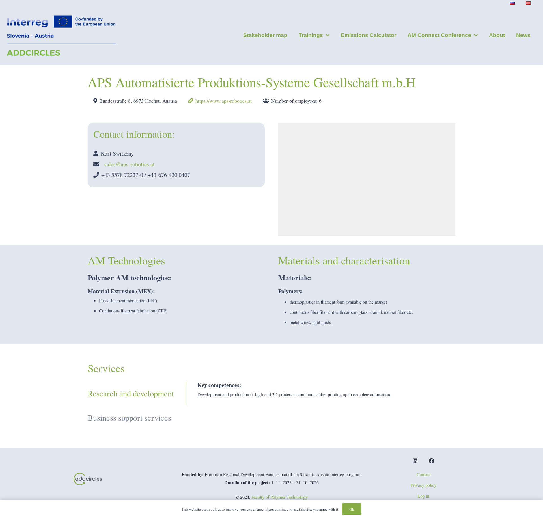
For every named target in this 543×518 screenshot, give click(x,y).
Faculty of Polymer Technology (279, 497)
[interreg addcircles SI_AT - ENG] (61, 35)
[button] (326, 35)
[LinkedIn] (415, 460)
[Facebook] (431, 460)
